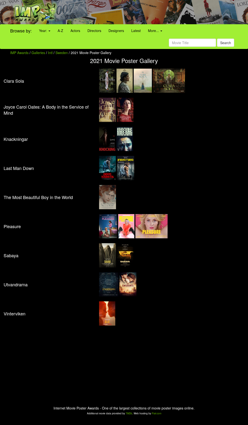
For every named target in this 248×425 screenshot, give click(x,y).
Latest (136, 30)
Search (225, 42)
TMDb (129, 413)
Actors (75, 30)
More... (154, 30)
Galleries (38, 52)
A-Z (60, 30)
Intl (50, 52)
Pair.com (156, 413)
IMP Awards (19, 52)
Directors (94, 30)
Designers (116, 30)
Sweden (61, 52)
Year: (43, 30)
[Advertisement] (155, 12)
